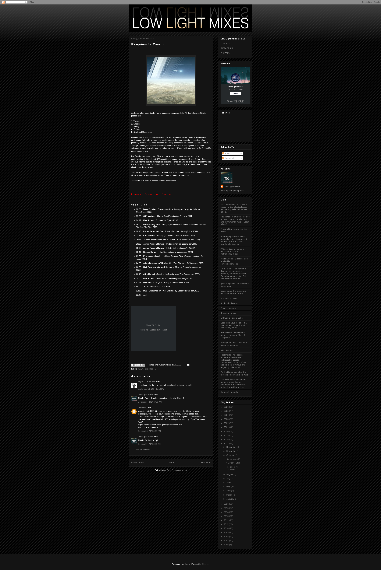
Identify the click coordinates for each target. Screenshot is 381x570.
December (231, 447)
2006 (226, 544)
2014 (226, 512)
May (228, 486)
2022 (226, 423)
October (230, 455)
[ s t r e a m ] (137, 194)
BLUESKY (225, 53)
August (230, 474)
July (228, 478)
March (229, 495)
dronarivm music (228, 313)
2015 (226, 508)
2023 (226, 419)
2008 (226, 536)
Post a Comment (142, 450)
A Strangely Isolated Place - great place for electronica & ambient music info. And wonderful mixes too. (234, 240)
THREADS (225, 43)
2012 (226, 520)
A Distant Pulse (233, 463)
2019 (226, 435)
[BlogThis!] (135, 365)
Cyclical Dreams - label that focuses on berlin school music (235, 373)
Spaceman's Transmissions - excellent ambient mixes (234, 292)
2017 (226, 443)
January (230, 499)
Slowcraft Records (229, 392)
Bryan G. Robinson (147, 381)
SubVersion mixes (229, 298)
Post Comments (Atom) (177, 470)
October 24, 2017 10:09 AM (150, 402)
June (229, 482)
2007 (226, 540)
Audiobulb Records (229, 303)
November (231, 451)
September (231, 459)
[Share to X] (138, 365)
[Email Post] (187, 365)
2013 (226, 516)
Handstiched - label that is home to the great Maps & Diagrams (233, 335)
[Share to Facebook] (141, 365)
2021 (226, 427)
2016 (226, 504)
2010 (226, 528)
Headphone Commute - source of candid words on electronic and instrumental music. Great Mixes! (235, 220)
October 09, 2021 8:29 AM (149, 444)
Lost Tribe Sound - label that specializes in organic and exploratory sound (234, 325)
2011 (226, 524)
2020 (226, 431)
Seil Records (226, 350)
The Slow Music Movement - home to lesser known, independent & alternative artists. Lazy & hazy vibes (234, 383)
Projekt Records (228, 308)
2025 (226, 411)
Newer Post (137, 462)
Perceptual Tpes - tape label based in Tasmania (234, 343)
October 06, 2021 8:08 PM (149, 431)
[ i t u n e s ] (167, 194)
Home (172, 462)
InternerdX (143, 407)
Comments (229, 158)
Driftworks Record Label (232, 318)
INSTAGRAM (227, 48)
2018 (226, 439)
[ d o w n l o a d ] (152, 194)
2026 (226, 407)
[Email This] (132, 365)
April (228, 490)
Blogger (205, 564)
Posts (227, 153)
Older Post (205, 462)
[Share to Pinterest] (143, 365)
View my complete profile (232, 190)
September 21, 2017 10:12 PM (151, 389)
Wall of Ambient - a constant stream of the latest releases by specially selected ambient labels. (234, 208)
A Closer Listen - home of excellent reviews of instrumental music (232, 251)
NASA (140, 369)
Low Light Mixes (145, 394)
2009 (226, 532)
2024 (226, 415)
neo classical (150, 369)
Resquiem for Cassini (147, 44)
